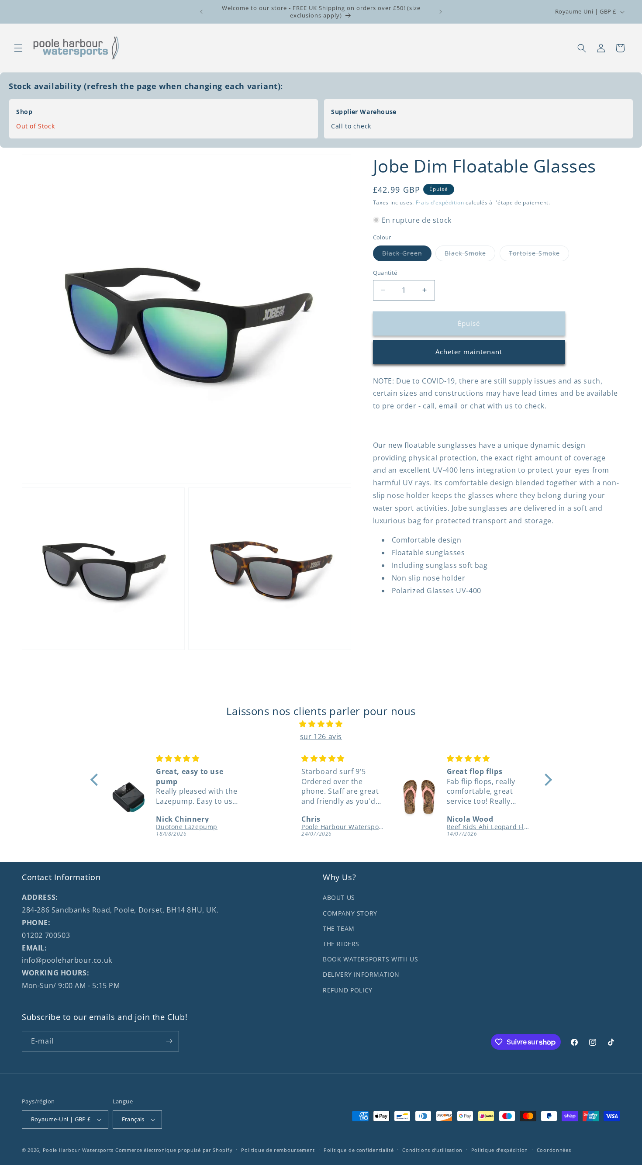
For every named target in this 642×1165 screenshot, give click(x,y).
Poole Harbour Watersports (78, 1150)
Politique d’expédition (499, 1150)
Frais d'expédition (440, 202)
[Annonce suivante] (440, 11)
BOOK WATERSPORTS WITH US (370, 959)
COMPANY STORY (350, 913)
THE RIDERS (341, 944)
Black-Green (406, 255)
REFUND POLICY (348, 990)
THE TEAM (339, 928)
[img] (321, 724)
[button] (18, 48)
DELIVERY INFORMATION (361, 974)
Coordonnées (554, 1150)
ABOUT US (339, 897)
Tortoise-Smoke (539, 255)
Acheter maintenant (468, 351)
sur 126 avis (321, 736)
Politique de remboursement (278, 1150)
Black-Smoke (470, 255)
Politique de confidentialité (359, 1150)
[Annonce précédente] (201, 11)
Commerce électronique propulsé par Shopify (173, 1150)
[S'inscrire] (169, 1041)
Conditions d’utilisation (432, 1150)
